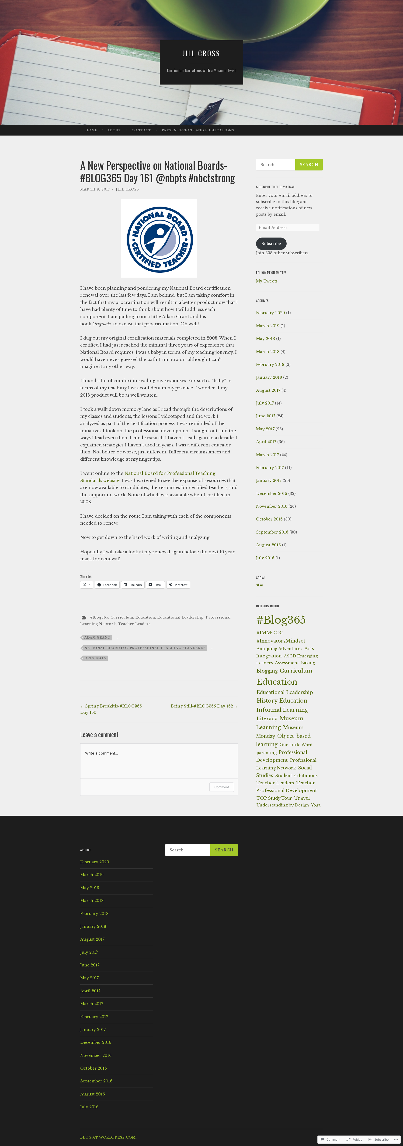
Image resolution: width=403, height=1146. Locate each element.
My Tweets (267, 281)
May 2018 (265, 338)
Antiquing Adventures (279, 648)
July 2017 (265, 403)
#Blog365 (99, 617)
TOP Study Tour (274, 798)
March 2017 (267, 454)
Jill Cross (201, 53)
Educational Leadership (180, 617)
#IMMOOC (270, 633)
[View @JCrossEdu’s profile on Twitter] (258, 585)
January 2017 (268, 480)
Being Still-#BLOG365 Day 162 (204, 706)
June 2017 (265, 416)
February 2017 (270, 467)
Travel (302, 798)
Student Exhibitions (296, 775)
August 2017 (268, 390)
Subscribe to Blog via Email (275, 186)
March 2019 (267, 325)
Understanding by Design (283, 805)
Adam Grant (97, 637)
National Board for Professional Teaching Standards (144, 648)
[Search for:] (289, 164)
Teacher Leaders (134, 624)
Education (145, 617)
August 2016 (268, 545)
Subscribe (271, 243)
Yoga (316, 805)
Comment (221, 787)
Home (91, 130)
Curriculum (122, 617)
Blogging (267, 671)
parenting (267, 752)
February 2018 (270, 364)
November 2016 (271, 506)
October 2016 (269, 519)
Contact (141, 130)
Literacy (267, 719)
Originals (95, 658)
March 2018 (267, 351)
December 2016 (271, 493)
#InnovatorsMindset (281, 641)
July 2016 (265, 558)
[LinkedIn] (262, 585)
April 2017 (266, 441)
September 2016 (272, 532)
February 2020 (270, 312)
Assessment (287, 662)
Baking (308, 662)
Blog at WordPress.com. (108, 1137)
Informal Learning (282, 710)
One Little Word (296, 744)
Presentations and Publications (198, 130)
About (115, 130)
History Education (282, 700)
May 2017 (265, 429)
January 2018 (269, 377)
